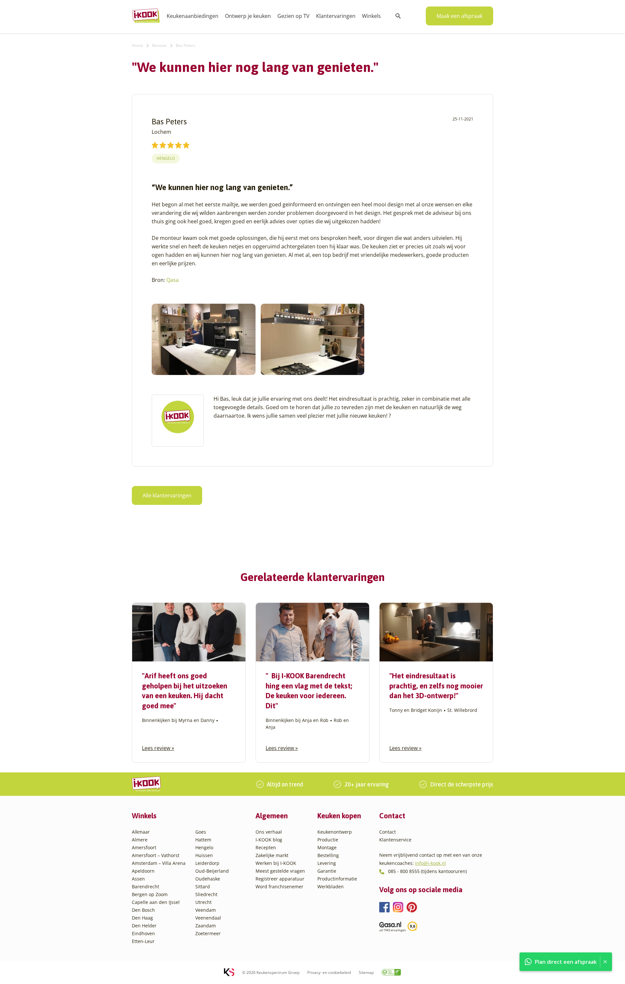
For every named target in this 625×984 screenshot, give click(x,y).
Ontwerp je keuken (248, 16)
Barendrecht (145, 886)
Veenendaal (208, 918)
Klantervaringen (335, 16)
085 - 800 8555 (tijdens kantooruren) (427, 871)
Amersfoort (144, 847)
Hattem (203, 840)
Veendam (205, 910)
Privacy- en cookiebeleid (329, 972)
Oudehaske (207, 879)
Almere (139, 840)
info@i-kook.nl (430, 863)
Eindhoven (143, 933)
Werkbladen (330, 886)
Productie (327, 840)
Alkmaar (141, 832)
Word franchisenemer (279, 886)
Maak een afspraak (459, 16)
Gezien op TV (293, 16)
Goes (200, 832)
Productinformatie (337, 879)
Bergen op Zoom (150, 894)
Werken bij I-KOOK (276, 863)
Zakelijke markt (272, 855)
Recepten (266, 847)
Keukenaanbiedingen (192, 16)
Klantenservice (395, 840)
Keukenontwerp (334, 832)
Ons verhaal (269, 832)
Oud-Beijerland (212, 871)
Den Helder (144, 925)
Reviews (159, 45)
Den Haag (142, 918)
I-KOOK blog (269, 840)
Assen (138, 879)
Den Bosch (143, 910)
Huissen (204, 855)
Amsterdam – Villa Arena (159, 863)
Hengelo (166, 158)
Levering (326, 863)
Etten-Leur (143, 941)
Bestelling (328, 855)
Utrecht (203, 902)
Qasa (172, 280)
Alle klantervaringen (167, 495)
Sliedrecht (206, 894)
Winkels (371, 16)
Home (137, 45)
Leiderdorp (207, 863)
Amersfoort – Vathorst (155, 855)
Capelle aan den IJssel (156, 902)
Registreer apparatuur (280, 879)
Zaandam (205, 925)
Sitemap (366, 972)
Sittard (202, 886)
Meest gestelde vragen (280, 871)
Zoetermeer (208, 933)
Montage (327, 847)
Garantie (326, 871)
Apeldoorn (143, 871)
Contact (387, 832)
